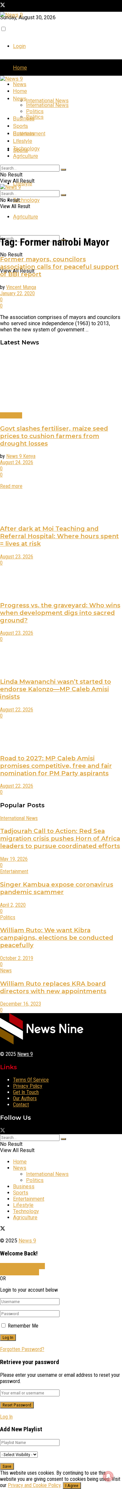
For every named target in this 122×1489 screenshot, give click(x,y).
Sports (20, 125)
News (19, 84)
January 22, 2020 (17, 293)
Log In (6, 1417)
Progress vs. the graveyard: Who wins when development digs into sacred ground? (60, 612)
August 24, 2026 (16, 462)
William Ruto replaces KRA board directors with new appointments (53, 987)
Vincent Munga (21, 287)
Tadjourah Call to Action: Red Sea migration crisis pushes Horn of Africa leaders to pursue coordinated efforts (60, 838)
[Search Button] (63, 170)
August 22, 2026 (16, 710)
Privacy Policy (27, 1086)
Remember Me (23, 1326)
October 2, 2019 (16, 958)
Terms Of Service (31, 1080)
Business (23, 118)
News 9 (25, 1054)
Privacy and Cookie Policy (34, 1485)
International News (47, 101)
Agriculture (25, 216)
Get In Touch (26, 1092)
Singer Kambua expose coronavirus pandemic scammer (56, 888)
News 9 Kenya (20, 456)
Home (20, 67)
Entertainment (29, 133)
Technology (26, 200)
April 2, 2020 (13, 905)
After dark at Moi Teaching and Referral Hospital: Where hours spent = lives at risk (59, 536)
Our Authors (25, 1098)
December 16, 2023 (20, 1004)
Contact (21, 1105)
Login (19, 46)
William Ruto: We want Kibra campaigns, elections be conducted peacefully (56, 937)
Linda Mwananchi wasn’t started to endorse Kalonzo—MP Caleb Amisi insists (55, 689)
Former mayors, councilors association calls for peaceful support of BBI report (59, 266)
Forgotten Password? (22, 1349)
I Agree (71, 1485)
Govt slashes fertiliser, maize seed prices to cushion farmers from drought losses (54, 436)
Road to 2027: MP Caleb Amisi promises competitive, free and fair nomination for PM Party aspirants (56, 765)
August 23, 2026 (16, 557)
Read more (11, 486)
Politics (35, 117)
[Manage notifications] (108, 1476)
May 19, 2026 (14, 859)
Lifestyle (22, 140)
